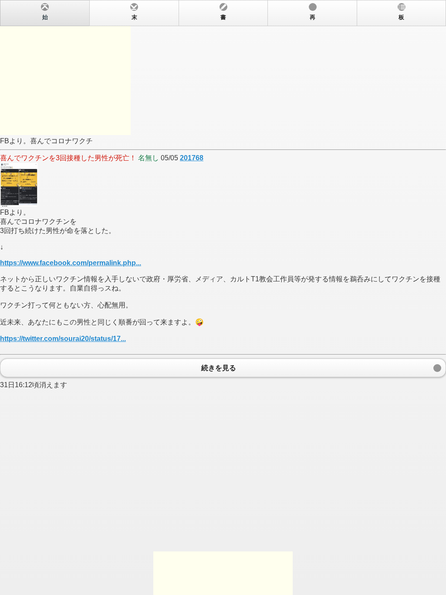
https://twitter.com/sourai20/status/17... (63, 338)
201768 (191, 158)
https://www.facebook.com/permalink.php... (70, 263)
